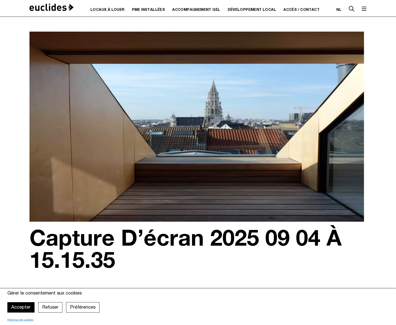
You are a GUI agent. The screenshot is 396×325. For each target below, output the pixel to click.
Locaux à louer (107, 10)
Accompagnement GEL (196, 10)
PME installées (148, 10)
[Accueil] (51, 7)
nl (338, 10)
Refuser (50, 307)
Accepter (21, 307)
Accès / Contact (301, 10)
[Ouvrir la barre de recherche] (351, 9)
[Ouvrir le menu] (364, 9)
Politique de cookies (20, 320)
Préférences (83, 307)
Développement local (252, 10)
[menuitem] (107, 10)
